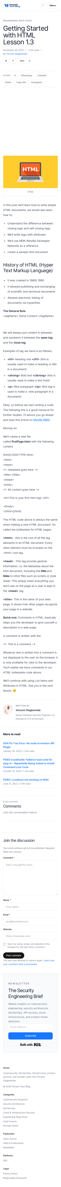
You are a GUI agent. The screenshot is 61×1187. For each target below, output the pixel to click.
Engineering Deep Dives (17, 20)
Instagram (36, 82)
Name (7, 900)
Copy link (21, 82)
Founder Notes (10, 1125)
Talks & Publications (13, 1143)
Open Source (10, 1121)
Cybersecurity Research (15, 1099)
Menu (53, 5)
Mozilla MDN (41, 419)
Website (7, 929)
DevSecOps (9, 1108)
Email (6, 914)
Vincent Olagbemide (16, 53)
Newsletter (8, 1147)
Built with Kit (30, 1044)
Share (8, 82)
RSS (5, 1160)
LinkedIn (42, 75)
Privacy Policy (10, 1173)
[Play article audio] (6, 61)
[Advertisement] (30, 119)
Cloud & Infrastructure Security (19, 1112)
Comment (9, 857)
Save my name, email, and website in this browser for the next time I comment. (29, 945)
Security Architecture (14, 1104)
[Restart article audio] (13, 61)
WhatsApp (26, 75)
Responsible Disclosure (15, 1178)
